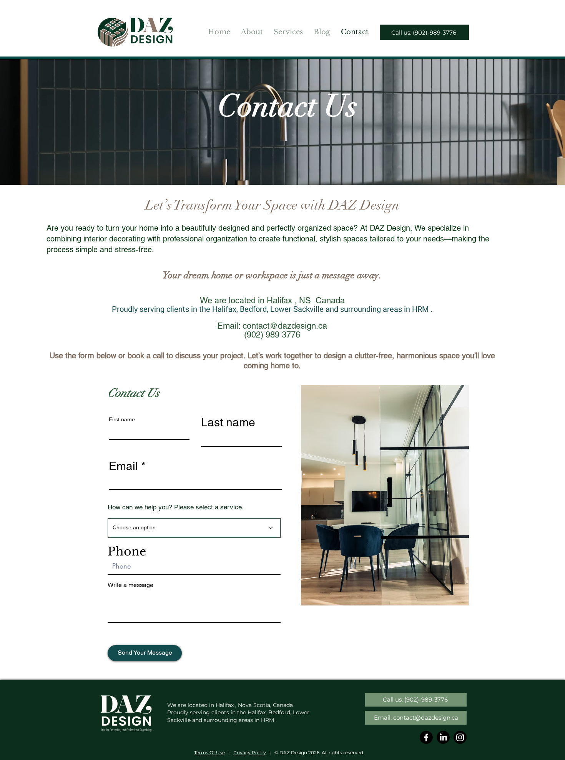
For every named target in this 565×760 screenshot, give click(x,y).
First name (122, 419)
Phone (127, 551)
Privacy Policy (249, 752)
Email (123, 466)
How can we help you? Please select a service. (176, 507)
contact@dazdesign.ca (285, 326)
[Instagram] (460, 737)
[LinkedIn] (443, 737)
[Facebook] (426, 737)
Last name (228, 422)
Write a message (130, 585)
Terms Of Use (209, 752)
